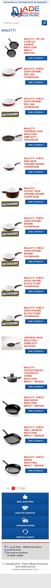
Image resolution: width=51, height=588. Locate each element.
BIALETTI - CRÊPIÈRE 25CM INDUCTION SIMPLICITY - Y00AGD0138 (33, 134)
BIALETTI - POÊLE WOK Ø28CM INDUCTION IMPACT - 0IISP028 (34, 401)
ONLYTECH (34, 570)
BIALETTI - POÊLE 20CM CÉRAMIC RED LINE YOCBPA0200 (34, 73)
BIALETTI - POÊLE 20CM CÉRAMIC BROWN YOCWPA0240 (34, 222)
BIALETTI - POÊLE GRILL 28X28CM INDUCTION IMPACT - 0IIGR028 (34, 431)
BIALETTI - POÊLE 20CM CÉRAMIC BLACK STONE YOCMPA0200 (34, 312)
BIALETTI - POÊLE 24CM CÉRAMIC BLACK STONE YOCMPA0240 (34, 282)
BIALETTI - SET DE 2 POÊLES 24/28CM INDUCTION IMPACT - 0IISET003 (34, 46)
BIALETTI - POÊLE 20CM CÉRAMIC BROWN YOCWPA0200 (34, 252)
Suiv (23, 488)
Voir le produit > (36, 58)
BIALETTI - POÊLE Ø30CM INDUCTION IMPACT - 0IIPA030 (34, 461)
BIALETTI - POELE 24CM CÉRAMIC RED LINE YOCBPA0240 (34, 103)
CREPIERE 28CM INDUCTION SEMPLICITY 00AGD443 (33, 341)
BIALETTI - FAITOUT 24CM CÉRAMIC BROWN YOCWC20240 (34, 192)
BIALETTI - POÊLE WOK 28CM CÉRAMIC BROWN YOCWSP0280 (34, 162)
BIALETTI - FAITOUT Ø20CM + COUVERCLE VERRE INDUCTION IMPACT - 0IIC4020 (34, 374)
